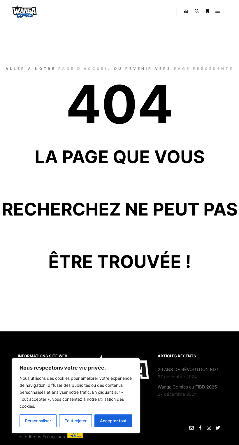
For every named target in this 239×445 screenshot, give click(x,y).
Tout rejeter (76, 420)
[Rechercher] (196, 11)
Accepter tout (113, 420)
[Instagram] (209, 428)
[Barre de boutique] (186, 11)
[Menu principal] (217, 11)
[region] (76, 395)
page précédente (203, 68)
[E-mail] (191, 428)
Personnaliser (38, 420)
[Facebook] (200, 428)
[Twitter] (218, 428)
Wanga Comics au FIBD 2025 (187, 387)
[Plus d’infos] (207, 11)
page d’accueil (84, 68)
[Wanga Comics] (25, 11)
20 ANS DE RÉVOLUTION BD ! (188, 369)
